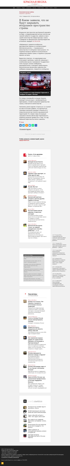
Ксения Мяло (31, 209)
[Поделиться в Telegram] (23, 125)
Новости (18, 7)
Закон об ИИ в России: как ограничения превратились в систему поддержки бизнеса (37, 379)
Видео (23, 7)
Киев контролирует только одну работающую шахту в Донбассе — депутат (59, 246)
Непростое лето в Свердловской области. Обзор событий (35, 328)
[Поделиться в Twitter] (30, 125)
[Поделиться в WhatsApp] (33, 125)
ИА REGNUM (36, 41)
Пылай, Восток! (33, 187)
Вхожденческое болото (35, 162)
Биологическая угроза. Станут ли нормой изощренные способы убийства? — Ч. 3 (35, 228)
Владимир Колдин (32, 195)
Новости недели (32, 172)
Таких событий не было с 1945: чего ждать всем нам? (36, 415)
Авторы (34, 7)
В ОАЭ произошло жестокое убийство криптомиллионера (37, 411)
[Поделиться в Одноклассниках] (26, 125)
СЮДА (19, 460)
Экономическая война (26, 12)
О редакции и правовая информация (10, 457)
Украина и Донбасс (25, 13)
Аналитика (29, 7)
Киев (22, 122)
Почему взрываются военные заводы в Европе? (36, 354)
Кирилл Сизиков (32, 336)
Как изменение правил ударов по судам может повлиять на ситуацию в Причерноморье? (36, 340)
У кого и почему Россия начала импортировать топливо (35, 319)
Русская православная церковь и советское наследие (35, 212)
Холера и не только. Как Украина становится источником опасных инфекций (35, 304)
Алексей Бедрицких (32, 316)
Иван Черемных (32, 326)
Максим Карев (31, 185)
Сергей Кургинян (32, 160)
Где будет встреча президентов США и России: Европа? (36, 436)
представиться (24, 140)
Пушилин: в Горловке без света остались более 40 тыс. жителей (58, 276)
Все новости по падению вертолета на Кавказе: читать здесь (37, 421)
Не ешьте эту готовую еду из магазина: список (37, 407)
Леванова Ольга (32, 351)
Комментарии (41, 7)
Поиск (55, 7)
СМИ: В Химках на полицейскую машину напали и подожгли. (37, 431)
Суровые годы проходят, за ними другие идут (36, 174)
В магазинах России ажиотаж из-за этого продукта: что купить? (37, 426)
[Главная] (35, 3)
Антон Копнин (31, 365)
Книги (51, 7)
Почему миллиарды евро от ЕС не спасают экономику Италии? (37, 368)
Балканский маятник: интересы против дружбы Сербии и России (36, 198)
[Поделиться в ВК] (20, 125)
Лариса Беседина (32, 224)
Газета (46, 7)
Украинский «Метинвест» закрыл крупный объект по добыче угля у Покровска (59, 270)
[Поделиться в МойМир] (36, 125)
